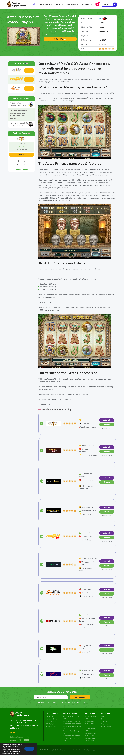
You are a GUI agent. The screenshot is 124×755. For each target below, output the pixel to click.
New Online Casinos (91, 738)
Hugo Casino (49, 716)
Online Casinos (45, 4)
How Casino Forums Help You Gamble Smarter (19, 124)
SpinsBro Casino (51, 726)
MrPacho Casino (50, 724)
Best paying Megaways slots (71, 736)
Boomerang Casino (51, 719)
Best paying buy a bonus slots (72, 724)
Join (29, 70)
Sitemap (103, 729)
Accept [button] (29, 749)
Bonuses (58, 4)
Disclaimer (104, 721)
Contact (103, 719)
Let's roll (106, 420)
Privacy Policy (105, 724)
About (103, 716)
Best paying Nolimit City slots (72, 721)
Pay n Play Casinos (90, 733)
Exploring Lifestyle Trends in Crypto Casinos (18, 104)
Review (107, 424)
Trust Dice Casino (51, 721)
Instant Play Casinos (91, 721)
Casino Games (71, 4)
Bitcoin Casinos (89, 741)
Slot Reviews (85, 4)
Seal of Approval (106, 726)
